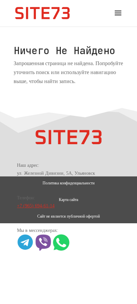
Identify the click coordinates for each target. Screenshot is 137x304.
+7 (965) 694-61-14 (36, 205)
